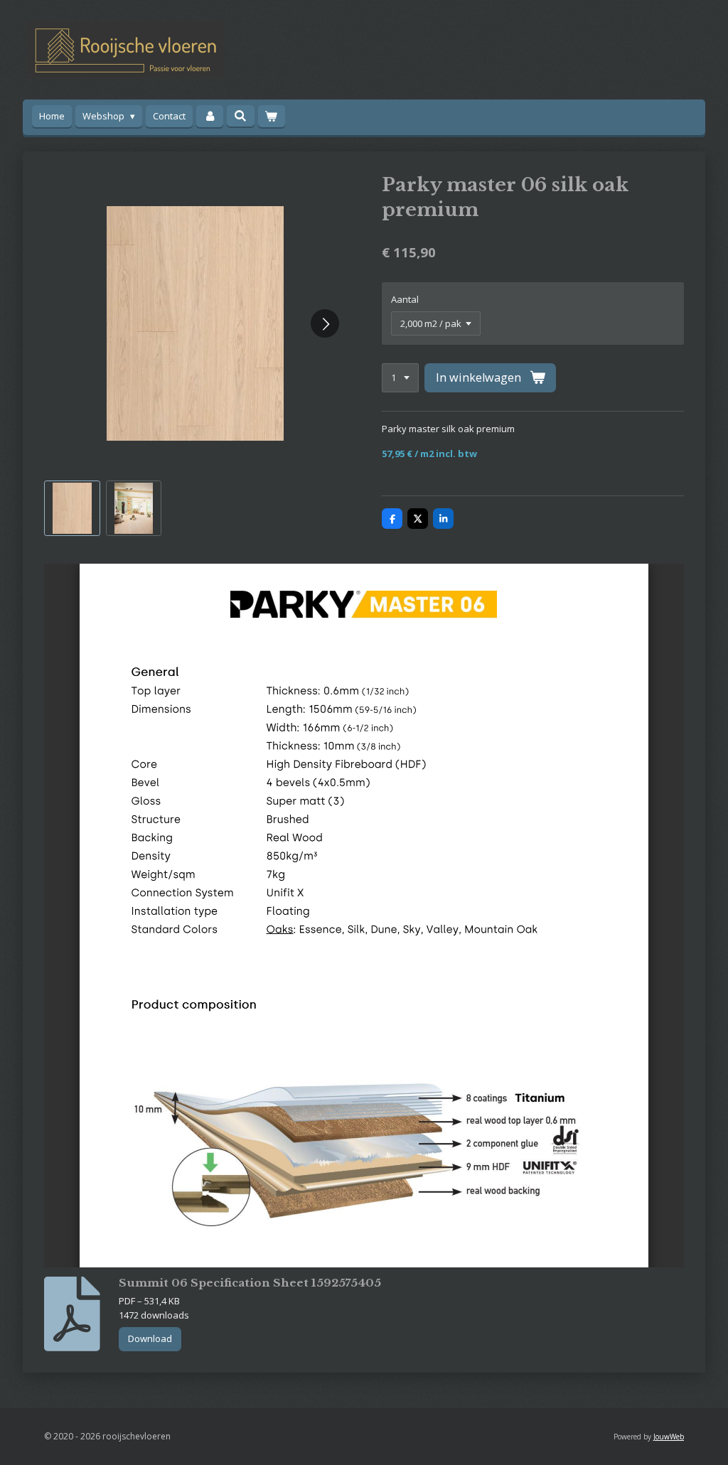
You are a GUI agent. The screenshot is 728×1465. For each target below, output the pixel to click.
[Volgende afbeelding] (325, 323)
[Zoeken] (240, 116)
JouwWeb (668, 1437)
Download (150, 1338)
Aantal (405, 299)
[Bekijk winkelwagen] (271, 116)
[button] (72, 509)
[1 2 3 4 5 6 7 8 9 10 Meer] (400, 377)
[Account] (209, 116)
